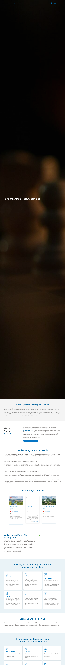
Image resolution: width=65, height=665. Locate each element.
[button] (8, 511)
